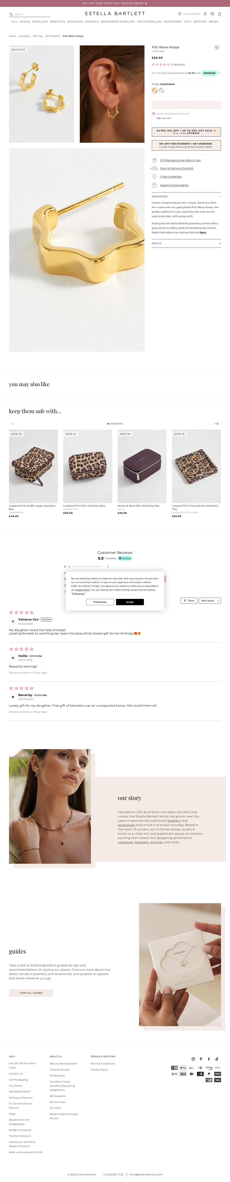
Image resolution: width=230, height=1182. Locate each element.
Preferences (100, 602)
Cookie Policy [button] (82, 590)
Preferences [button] (78, 593)
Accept (130, 602)
